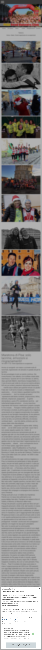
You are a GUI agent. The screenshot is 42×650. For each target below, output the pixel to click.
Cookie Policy (6, 620)
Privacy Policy (14, 620)
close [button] (39, 588)
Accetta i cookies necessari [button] (21, 645)
